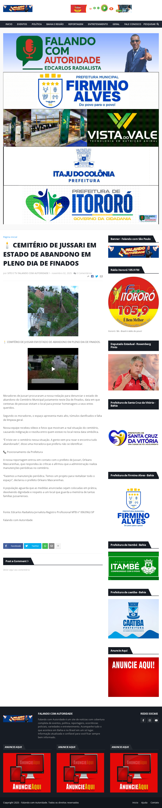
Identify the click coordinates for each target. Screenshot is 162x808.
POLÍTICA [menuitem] (37, 24)
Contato (155, 802)
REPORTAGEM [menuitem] (75, 24)
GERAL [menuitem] (116, 24)
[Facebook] (92, 276)
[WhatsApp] (45, 546)
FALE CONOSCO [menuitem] (132, 24)
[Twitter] (96, 276)
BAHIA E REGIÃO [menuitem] (55, 24)
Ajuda (144, 802)
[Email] (101, 276)
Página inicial (10, 236)
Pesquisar (149, 24)
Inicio (135, 802)
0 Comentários (84, 273)
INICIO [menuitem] (9, 24)
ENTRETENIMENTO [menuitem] (98, 24)
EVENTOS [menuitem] (22, 24)
